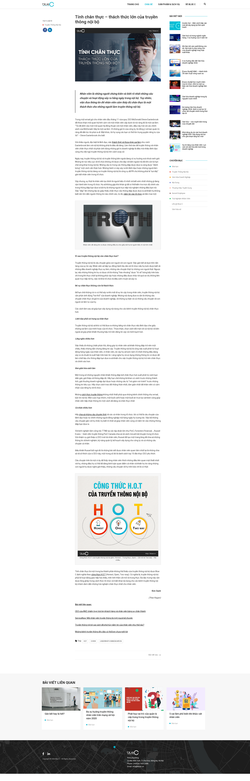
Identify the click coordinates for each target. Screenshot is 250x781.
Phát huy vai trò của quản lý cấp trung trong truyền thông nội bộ (143, 717)
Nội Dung (175, 183)
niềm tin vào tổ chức (133, 194)
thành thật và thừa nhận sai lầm (126, 142)
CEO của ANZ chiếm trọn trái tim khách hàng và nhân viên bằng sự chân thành (110, 611)
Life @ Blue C (177, 204)
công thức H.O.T (98, 574)
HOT (85, 641)
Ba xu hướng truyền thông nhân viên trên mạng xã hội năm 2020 (100, 715)
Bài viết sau (154, 655)
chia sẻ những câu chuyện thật (92, 414)
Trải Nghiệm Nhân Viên (181, 199)
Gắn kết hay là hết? (55, 713)
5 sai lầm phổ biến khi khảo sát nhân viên (185, 715)
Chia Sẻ (148, 4)
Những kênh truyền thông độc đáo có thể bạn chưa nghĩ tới (101, 632)
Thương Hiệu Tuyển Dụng (182, 188)
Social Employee (178, 193)
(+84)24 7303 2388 (140, 764)
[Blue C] (48, 4)
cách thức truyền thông (92, 394)
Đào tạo (175, 167)
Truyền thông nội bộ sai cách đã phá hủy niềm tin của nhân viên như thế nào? (109, 625)
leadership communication (111, 641)
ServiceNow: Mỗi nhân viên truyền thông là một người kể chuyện (104, 618)
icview (93, 641)
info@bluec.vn (138, 767)
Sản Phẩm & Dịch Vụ (169, 4)
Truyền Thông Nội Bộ (53, 25)
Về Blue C (190, 4)
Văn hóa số (176, 209)
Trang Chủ (133, 4)
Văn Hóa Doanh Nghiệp (181, 177)
